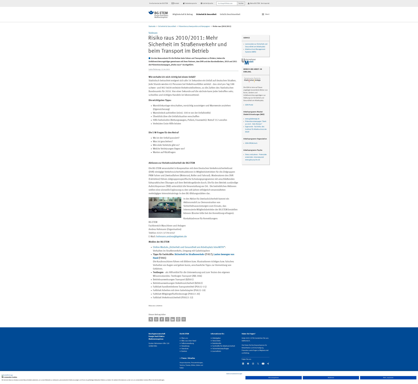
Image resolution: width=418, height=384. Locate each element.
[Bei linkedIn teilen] (172, 319)
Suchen (241, 3)
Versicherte (216, 341)
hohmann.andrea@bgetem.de (171, 236)
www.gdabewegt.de (252, 119)
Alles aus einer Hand (188, 341)
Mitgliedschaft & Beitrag (183, 14)
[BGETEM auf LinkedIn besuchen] (243, 363)
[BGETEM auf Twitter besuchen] (258, 363)
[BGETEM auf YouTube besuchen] (263, 363)
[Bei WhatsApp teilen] (156, 319)
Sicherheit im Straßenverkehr (189, 254)
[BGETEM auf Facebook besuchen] (248, 363)
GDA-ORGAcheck (251, 143)
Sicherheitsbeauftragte (220, 349)
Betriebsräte (216, 343)
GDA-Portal (249, 105)
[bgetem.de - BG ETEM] (158, 14)
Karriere (184, 351)
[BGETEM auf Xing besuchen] (268, 363)
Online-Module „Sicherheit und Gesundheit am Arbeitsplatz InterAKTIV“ (189, 247)
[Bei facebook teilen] (162, 319)
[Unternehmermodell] (249, 61)
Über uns (184, 338)
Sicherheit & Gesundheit (206, 14)
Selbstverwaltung (187, 343)
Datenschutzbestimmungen (234, 373)
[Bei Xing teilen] (167, 319)
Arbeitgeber (216, 338)
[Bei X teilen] (151, 319)
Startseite (152, 26)
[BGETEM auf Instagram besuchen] (253, 363)
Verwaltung (185, 346)
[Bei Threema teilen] (178, 319)
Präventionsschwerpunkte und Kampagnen (194, 26)
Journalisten (216, 351)
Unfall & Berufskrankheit (230, 14)
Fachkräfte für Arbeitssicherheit (223, 346)
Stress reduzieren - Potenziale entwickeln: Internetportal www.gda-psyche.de (256, 157)
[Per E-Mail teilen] (183, 319)
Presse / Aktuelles (188, 358)
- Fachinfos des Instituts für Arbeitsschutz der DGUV (256, 129)
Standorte (184, 349)
